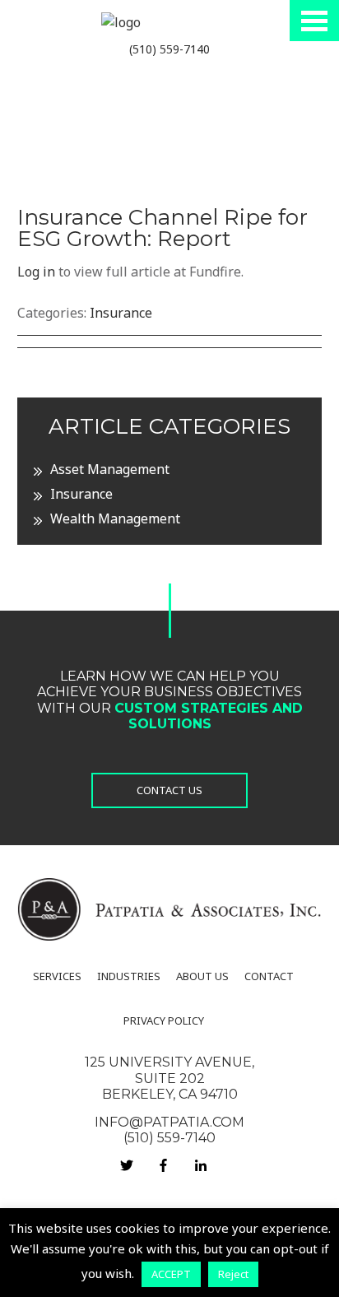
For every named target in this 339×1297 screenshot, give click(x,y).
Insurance (121, 313)
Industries (128, 976)
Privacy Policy (163, 1020)
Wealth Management (115, 518)
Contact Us (169, 790)
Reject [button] (233, 1274)
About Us (202, 976)
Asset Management (110, 469)
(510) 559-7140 (169, 49)
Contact (269, 976)
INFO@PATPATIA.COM (169, 1122)
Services (57, 976)
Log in (36, 272)
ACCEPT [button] (171, 1274)
